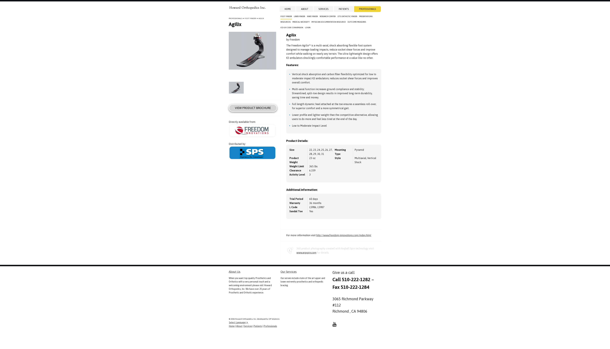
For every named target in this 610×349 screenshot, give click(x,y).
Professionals (367, 9)
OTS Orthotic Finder (347, 16)
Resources (286, 22)
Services (324, 9)
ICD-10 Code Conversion (292, 27)
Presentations (366, 16)
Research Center (328, 16)
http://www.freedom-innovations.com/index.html (343, 235)
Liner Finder (299, 16)
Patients (344, 9)
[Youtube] (334, 324)
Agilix (261, 18)
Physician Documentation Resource (329, 22)
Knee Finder (312, 16)
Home (288, 9)
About (304, 9)
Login (307, 27)
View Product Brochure (253, 108)
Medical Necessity (301, 22)
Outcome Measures (357, 22)
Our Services (289, 271)
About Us (234, 271)
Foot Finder (286, 16)
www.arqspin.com (306, 252)
